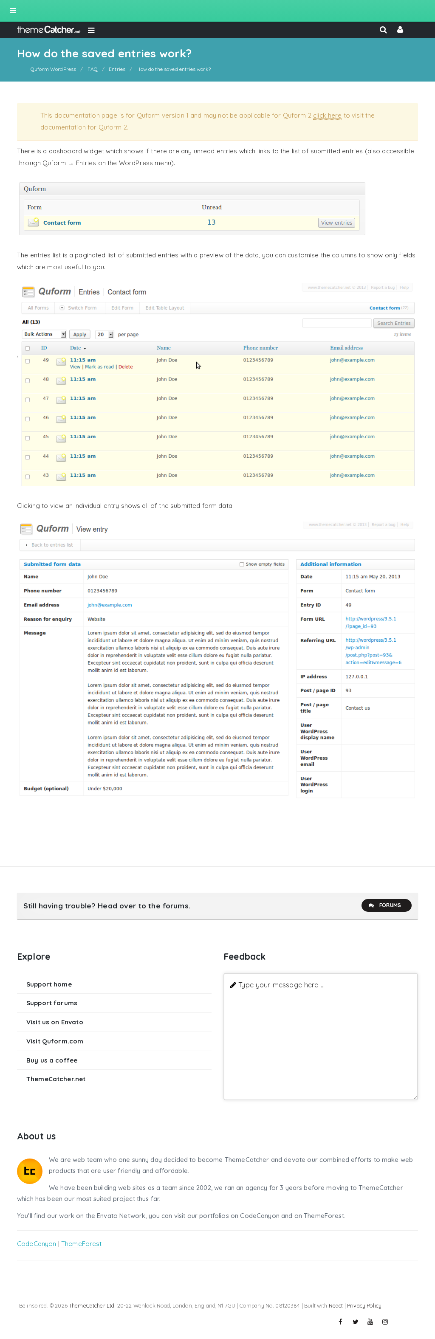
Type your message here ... (281, 984)
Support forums (51, 1003)
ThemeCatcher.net (55, 1079)
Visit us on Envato (54, 1022)
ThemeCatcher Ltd (91, 1305)
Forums (390, 905)
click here (327, 115)
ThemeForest (81, 1244)
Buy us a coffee (51, 1060)
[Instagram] (385, 1322)
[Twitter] (355, 1322)
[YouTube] (370, 1322)
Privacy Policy (364, 1305)
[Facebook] (340, 1322)
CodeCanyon (36, 1244)
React (336, 1305)
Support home (49, 984)
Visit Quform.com (54, 1041)
